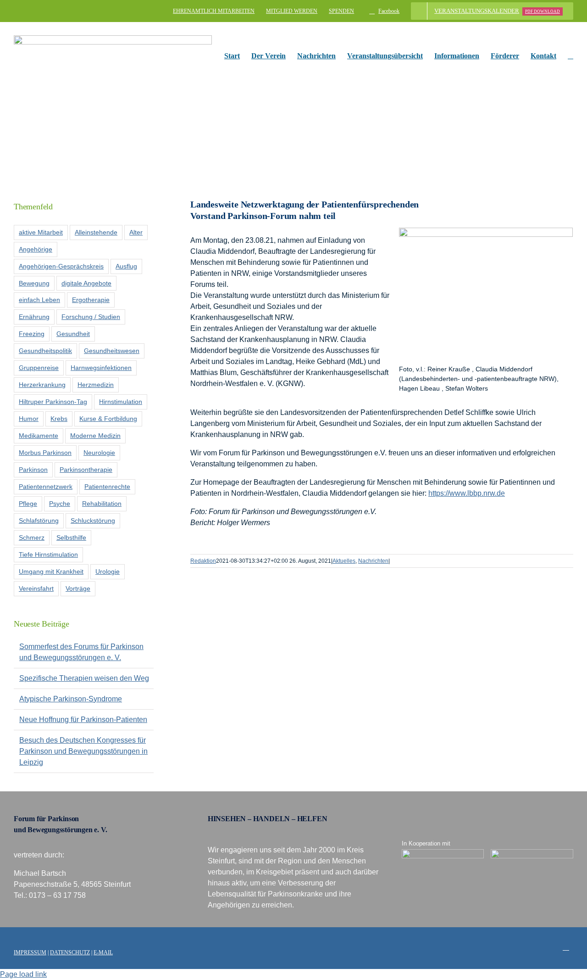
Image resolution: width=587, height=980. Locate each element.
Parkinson (33, 469)
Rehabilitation (102, 503)
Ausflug (126, 266)
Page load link (23, 974)
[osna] (532, 853)
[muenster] (443, 853)
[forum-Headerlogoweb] (113, 39)
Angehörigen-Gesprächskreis (61, 266)
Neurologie (99, 452)
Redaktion (203, 561)
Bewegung (34, 283)
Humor (29, 418)
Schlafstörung (39, 520)
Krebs (58, 418)
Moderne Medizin (95, 435)
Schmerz (31, 537)
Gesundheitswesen (111, 350)
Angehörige (35, 249)
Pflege (28, 503)
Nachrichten (373, 561)
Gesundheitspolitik (45, 350)
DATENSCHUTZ (70, 952)
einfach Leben (39, 299)
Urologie (107, 571)
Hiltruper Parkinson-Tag (53, 401)
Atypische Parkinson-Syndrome (70, 699)
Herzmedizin (96, 384)
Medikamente (38, 435)
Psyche (59, 503)
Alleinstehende (96, 232)
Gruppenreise (39, 367)
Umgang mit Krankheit (51, 571)
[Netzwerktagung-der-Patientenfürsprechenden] (485, 231)
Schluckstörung (93, 520)
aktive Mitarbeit (41, 232)
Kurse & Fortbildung (108, 418)
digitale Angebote (86, 283)
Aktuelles (343, 561)
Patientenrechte (107, 486)
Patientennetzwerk (45, 486)
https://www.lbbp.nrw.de (466, 493)
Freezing (31, 333)
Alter (136, 232)
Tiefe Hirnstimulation (48, 554)
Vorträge (78, 588)
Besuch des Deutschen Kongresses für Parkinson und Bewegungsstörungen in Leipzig (83, 751)
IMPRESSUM (30, 952)
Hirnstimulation (120, 401)
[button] (570, 56)
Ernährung (34, 316)
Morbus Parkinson (45, 452)
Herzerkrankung (42, 384)
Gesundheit (73, 333)
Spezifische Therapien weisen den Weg (84, 678)
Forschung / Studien (90, 316)
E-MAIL (103, 952)
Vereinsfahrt (36, 588)
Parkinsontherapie (86, 469)
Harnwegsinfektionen (101, 367)
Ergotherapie (91, 299)
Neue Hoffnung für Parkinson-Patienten (83, 719)
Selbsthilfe (71, 537)
